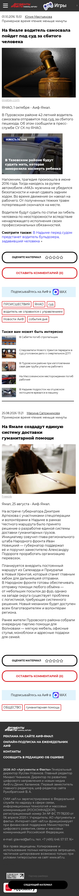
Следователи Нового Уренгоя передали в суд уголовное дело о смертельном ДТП (45, 352)
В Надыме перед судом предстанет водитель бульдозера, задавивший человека (37, 237)
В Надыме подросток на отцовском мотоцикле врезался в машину (41, 391)
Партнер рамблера (38, 876)
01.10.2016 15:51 (12, 17)
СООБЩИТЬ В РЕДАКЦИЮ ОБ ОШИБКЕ (33, 757)
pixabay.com (11, 100)
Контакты (12, 751)
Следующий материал (38, 885)
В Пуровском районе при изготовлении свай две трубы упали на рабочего (44, 365)
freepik (7, 496)
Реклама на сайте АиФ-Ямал (28, 736)
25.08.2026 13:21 (12, 413)
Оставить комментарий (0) (39, 273)
